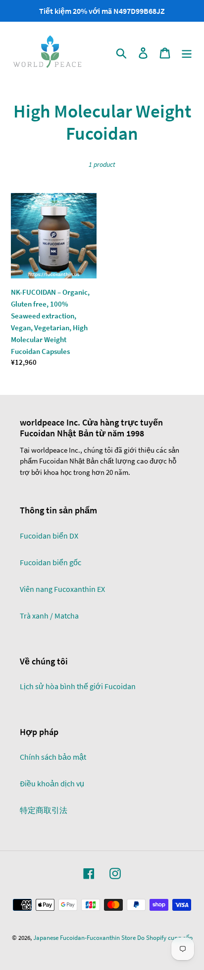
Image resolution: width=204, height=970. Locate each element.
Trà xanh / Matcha (49, 616)
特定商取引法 (43, 810)
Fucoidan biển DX (49, 536)
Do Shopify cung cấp (165, 937)
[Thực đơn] (187, 52)
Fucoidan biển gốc (50, 562)
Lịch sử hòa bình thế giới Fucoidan (78, 686)
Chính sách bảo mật (53, 757)
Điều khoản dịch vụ (52, 783)
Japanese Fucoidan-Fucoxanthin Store (84, 937)
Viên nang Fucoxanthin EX (62, 589)
